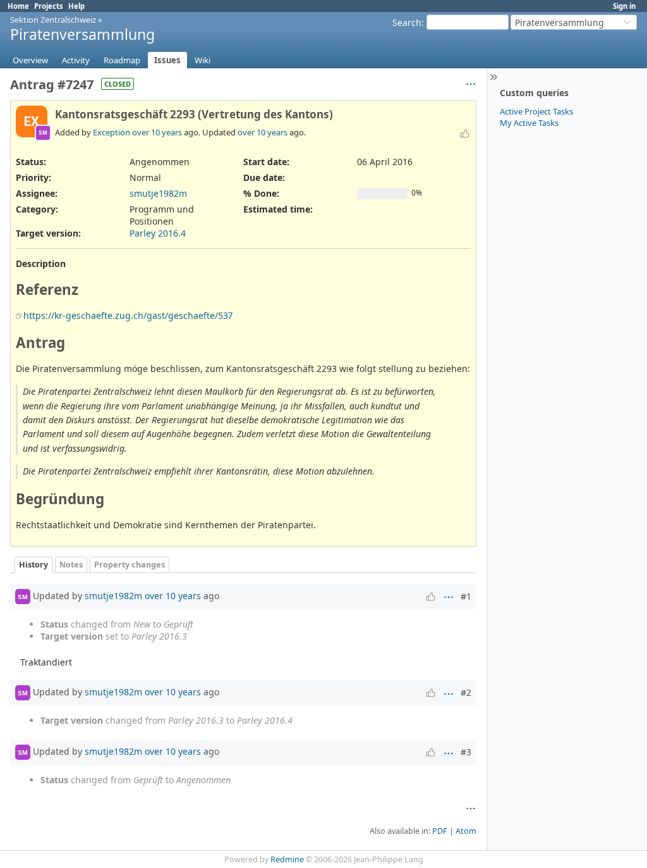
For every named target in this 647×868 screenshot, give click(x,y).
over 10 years (157, 132)
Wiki (202, 60)
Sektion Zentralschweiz (53, 19)
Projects (48, 6)
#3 (466, 752)
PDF (439, 831)
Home (18, 6)
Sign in (624, 6)
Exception (111, 132)
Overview (30, 60)
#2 (466, 692)
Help (76, 6)
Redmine (287, 859)
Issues (167, 60)
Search (406, 22)
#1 (466, 596)
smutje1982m (158, 193)
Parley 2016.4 (158, 233)
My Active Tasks (529, 122)
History (33, 564)
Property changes (129, 564)
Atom (466, 831)
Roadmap (122, 60)
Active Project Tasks (536, 111)
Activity (76, 60)
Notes (71, 564)
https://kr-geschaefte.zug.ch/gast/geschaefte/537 (128, 315)
